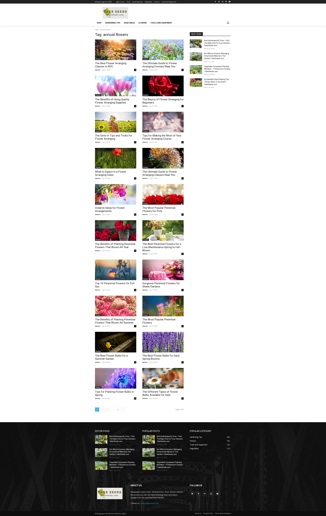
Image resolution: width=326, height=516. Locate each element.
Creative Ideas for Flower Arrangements (110, 209)
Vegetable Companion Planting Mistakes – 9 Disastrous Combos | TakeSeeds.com (217, 68)
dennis (97, 70)
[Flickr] (204, 493)
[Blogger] (192, 493)
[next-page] (123, 409)
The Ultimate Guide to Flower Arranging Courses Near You (159, 65)
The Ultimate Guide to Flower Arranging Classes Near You (159, 173)
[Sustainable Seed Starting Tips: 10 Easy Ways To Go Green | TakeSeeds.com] (196, 82)
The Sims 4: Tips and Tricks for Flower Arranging (113, 137)
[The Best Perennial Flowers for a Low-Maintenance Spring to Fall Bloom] (163, 230)
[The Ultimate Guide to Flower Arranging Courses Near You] (163, 49)
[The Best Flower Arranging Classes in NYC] (115, 49)
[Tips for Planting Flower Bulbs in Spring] (115, 378)
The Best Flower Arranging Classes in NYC (110, 65)
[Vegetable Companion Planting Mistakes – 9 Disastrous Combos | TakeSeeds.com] (196, 69)
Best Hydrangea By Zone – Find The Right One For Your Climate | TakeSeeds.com (217, 42)
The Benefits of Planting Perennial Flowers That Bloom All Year (115, 245)
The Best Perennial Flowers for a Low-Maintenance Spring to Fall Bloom (161, 247)
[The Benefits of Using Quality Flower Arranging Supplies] (115, 86)
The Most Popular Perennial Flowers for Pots (158, 209)
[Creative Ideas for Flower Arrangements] (115, 194)
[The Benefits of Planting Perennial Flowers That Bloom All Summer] (115, 306)
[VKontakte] (217, 493)
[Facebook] (215, 1)
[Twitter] (222, 1)
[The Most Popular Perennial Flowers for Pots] (163, 194)
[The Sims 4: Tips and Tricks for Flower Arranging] (115, 122)
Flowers (98, 59)
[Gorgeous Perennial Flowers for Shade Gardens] (163, 270)
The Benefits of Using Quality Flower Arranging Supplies (112, 101)
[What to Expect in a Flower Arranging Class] (115, 158)
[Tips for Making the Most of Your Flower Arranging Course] (163, 122)
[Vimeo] (226, 1)
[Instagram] (219, 1)
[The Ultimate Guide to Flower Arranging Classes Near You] (163, 158)
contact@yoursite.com (149, 503)
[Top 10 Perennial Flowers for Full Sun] (115, 270)
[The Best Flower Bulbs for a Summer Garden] (115, 342)
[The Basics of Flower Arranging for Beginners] (163, 86)
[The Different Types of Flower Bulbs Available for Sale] (163, 378)
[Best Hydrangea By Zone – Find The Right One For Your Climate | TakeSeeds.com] (196, 43)
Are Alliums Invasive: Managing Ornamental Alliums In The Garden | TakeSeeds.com (216, 55)
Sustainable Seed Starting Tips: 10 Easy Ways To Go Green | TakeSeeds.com (216, 81)
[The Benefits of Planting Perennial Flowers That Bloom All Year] (115, 230)
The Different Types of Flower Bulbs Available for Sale (160, 393)
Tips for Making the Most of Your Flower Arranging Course (161, 137)
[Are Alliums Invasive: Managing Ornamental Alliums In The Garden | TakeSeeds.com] (196, 56)
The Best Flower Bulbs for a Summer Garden (111, 357)
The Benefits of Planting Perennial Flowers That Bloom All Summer (115, 321)
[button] (228, 23)
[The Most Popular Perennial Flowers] (163, 306)
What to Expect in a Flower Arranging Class (110, 173)
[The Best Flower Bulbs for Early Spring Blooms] (163, 342)
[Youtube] (229, 1)
